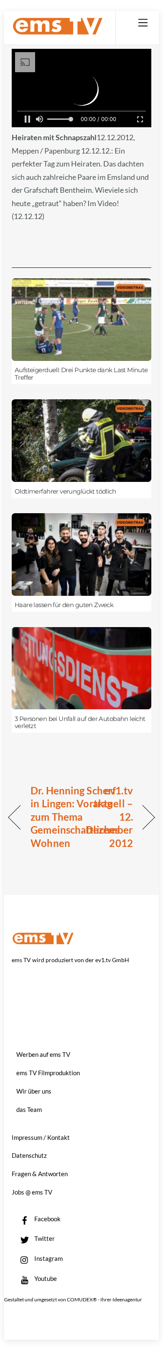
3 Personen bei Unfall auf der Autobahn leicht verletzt (80, 722)
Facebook (47, 1218)
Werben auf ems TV (43, 1054)
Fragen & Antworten (40, 1173)
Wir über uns (33, 1091)
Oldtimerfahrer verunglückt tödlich (65, 491)
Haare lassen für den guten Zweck (64, 605)
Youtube (45, 1278)
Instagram (48, 1258)
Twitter (44, 1238)
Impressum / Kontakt (41, 1137)
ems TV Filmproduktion (48, 1072)
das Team (29, 1109)
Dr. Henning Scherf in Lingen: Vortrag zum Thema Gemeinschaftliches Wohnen (75, 816)
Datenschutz (29, 1155)
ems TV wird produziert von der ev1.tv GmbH (70, 959)
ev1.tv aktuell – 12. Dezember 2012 (109, 816)
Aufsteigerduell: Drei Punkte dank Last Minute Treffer (81, 373)
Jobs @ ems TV (32, 1192)
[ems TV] (58, 31)
